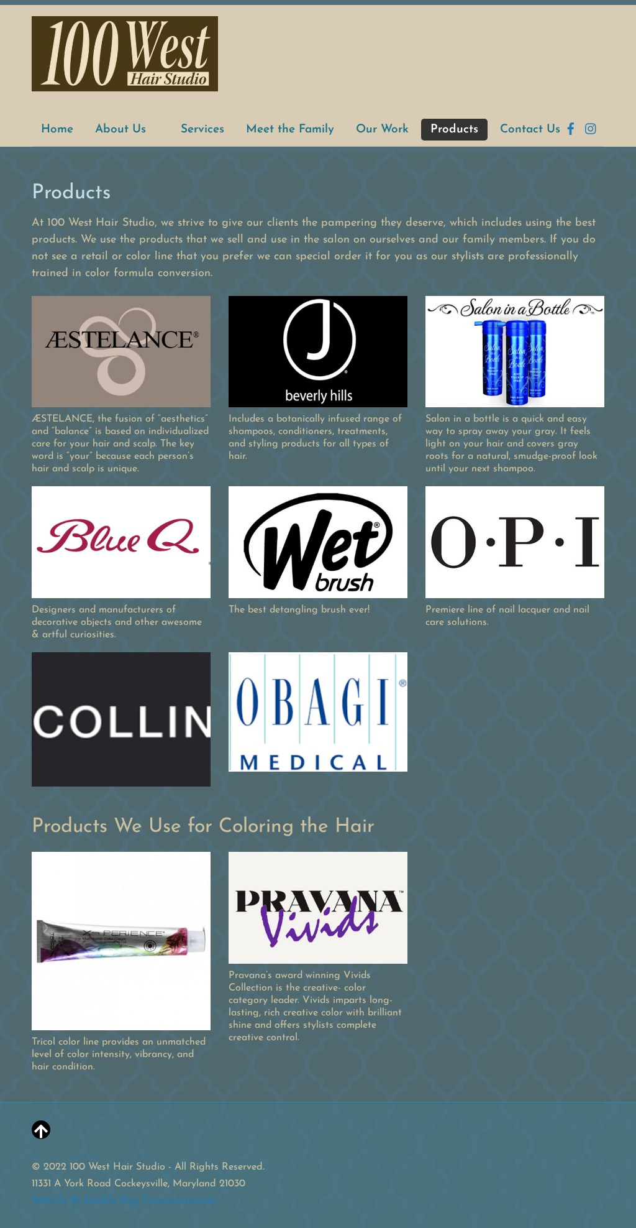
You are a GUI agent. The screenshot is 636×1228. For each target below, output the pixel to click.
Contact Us (530, 130)
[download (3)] (318, 763)
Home (57, 130)
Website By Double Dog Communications (124, 1201)
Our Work (382, 130)
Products (454, 130)
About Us (120, 130)
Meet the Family (290, 130)
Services (202, 130)
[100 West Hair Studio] (125, 86)
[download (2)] (121, 777)
